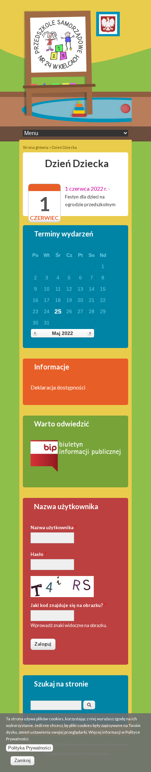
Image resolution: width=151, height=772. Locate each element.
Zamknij (22, 760)
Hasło (39, 553)
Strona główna (35, 147)
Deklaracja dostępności (58, 387)
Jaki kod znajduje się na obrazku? (68, 604)
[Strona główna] (59, 114)
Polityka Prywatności (29, 748)
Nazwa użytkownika (54, 527)
